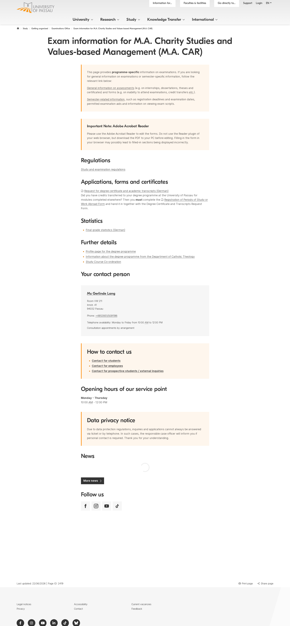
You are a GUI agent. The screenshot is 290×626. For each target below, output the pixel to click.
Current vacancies (141, 604)
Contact (78, 608)
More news (90, 480)
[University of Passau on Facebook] (85, 506)
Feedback (136, 608)
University (81, 20)
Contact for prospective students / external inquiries (128, 371)
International (203, 20)
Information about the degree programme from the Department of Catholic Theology (140, 256)
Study (131, 20)
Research (108, 20)
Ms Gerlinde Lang (101, 294)
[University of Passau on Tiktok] (117, 506)
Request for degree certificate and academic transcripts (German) (126, 190)
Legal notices (24, 604)
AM (146, 322)
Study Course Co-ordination (103, 261)
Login (259, 3)
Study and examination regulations (103, 169)
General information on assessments (110, 88)
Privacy (21, 608)
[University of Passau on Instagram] (96, 506)
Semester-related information (106, 99)
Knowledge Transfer (164, 20)
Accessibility (80, 604)
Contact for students (106, 360)
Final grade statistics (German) (105, 230)
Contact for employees (107, 365)
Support (247, 3)
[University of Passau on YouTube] (106, 506)
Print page (247, 583)
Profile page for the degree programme (111, 251)
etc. (191, 92)
